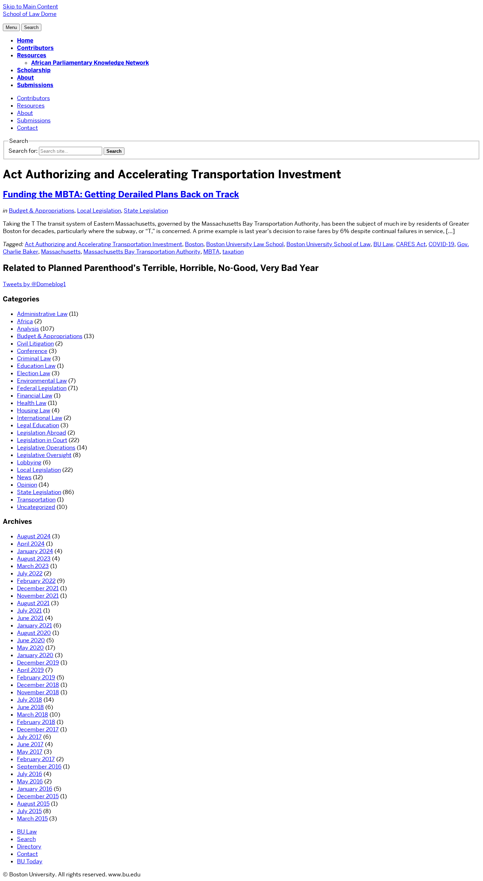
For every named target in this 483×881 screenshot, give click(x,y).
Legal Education (38, 425)
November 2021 (38, 595)
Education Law (36, 366)
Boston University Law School (245, 244)
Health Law (31, 403)
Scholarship (34, 70)
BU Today (29, 861)
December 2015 (38, 796)
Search (26, 839)
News (24, 477)
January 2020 (35, 655)
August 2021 (33, 603)
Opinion (27, 484)
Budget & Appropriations (41, 210)
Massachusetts (61, 251)
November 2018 (38, 692)
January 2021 (34, 625)
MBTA (211, 251)
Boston (194, 244)
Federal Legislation (41, 388)
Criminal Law (34, 358)
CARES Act (411, 244)
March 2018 (32, 714)
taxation (233, 251)
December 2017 (38, 729)
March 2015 (32, 818)
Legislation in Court (42, 440)
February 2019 (36, 677)
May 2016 (30, 781)
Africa (25, 321)
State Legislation (146, 210)
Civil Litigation (35, 343)
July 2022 (29, 573)
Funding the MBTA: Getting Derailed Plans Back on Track (121, 194)
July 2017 (29, 737)
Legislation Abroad (41, 432)
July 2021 (29, 610)
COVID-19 (441, 244)
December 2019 (38, 662)
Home (25, 40)
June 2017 (30, 744)
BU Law (383, 244)
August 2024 (34, 536)
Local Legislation (99, 210)
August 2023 (34, 558)
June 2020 (31, 640)
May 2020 (30, 647)
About (25, 77)
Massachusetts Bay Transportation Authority (141, 251)
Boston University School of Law (328, 244)
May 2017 (29, 751)
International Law (39, 418)
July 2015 (29, 811)
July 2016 (29, 774)
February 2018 (36, 722)
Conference (32, 351)
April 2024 (31, 543)
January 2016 (34, 789)
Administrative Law (42, 314)
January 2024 (35, 551)
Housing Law (33, 410)
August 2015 (33, 803)
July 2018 (29, 699)
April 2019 (30, 670)
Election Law (33, 373)
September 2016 (39, 766)
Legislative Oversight (44, 455)
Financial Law (34, 395)
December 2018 (38, 685)
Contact (27, 128)
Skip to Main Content (30, 6)
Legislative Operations (46, 447)
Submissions (35, 85)
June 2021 (30, 618)
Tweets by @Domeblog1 (34, 284)
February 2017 (36, 759)
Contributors (35, 48)
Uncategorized (36, 507)
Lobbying (29, 462)
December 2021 (38, 588)
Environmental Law (42, 380)
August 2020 (34, 633)
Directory (29, 846)
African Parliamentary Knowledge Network (90, 62)
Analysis (28, 328)
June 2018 (30, 707)
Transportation (36, 499)
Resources (31, 55)
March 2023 (33, 566)
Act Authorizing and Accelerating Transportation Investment (103, 244)
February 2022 (36, 581)
